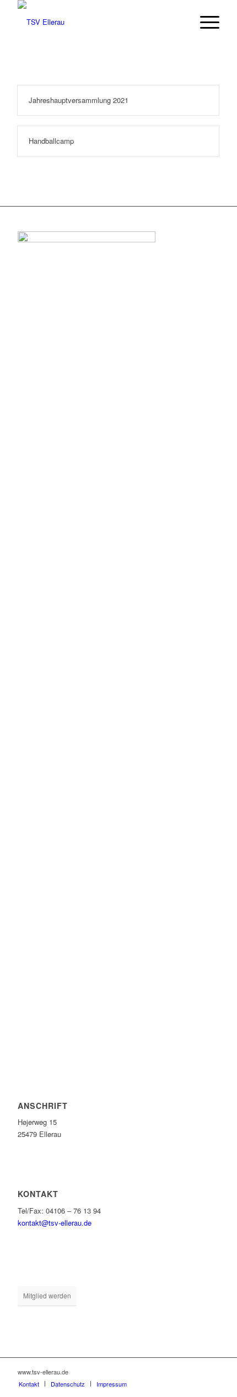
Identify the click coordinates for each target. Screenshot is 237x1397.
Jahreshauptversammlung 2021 (78, 100)
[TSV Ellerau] (98, 22)
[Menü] (204, 22)
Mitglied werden (47, 1295)
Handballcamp (51, 141)
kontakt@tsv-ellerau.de (54, 1222)
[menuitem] (204, 22)
